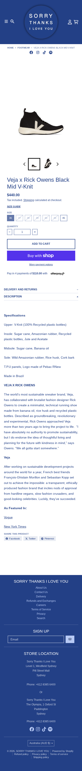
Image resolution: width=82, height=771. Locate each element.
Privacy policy (39, 754)
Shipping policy (41, 757)
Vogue (8, 517)
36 (10, 218)
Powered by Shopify (62, 751)
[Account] (70, 22)
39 (37, 218)
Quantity (12, 226)
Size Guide (14, 206)
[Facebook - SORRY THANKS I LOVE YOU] (31, 52)
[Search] (12, 21)
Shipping (28, 200)
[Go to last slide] (24, 164)
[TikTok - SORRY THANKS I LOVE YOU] (44, 52)
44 (55, 218)
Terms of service (59, 754)
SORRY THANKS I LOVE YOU (32, 751)
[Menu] (6, 21)
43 (46, 218)
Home (10, 48)
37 (19, 218)
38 (28, 218)
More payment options (41, 264)
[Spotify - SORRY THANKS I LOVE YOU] (50, 52)
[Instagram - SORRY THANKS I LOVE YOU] (37, 52)
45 (63, 218)
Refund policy (21, 754)
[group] (34, 164)
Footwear (23, 48)
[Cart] (76, 22)
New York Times (15, 526)
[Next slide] (57, 164)
